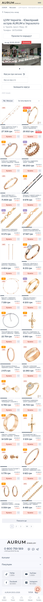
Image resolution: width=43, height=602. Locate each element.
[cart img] (10, 115)
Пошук (13, 600)
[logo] (11, 3)
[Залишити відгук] (24, 74)
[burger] (39, 2)
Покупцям (7, 564)
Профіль (38, 600)
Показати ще (22, 521)
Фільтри (9, 101)
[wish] (18, 136)
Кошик (21, 600)
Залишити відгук (21, 87)
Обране (30, 600)
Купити (9, 136)
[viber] (29, 549)
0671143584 (17, 30)
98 (27, 526)
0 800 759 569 (13, 548)
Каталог (4, 600)
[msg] (37, 589)
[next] (31, 526)
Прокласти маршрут (21, 36)
